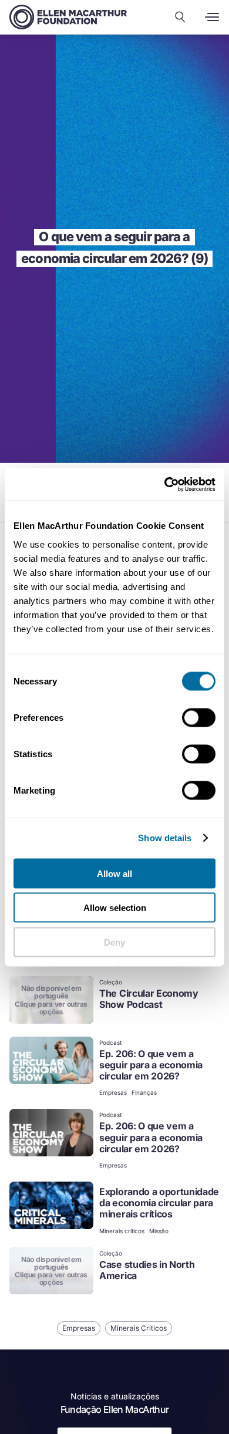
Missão (159, 1230)
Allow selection (114, 908)
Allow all (114, 873)
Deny (114, 942)
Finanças (144, 1092)
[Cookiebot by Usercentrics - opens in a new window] (164, 484)
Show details (164, 838)
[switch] (198, 717)
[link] (114, 1001)
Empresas (113, 1092)
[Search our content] (180, 17)
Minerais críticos (121, 1230)
